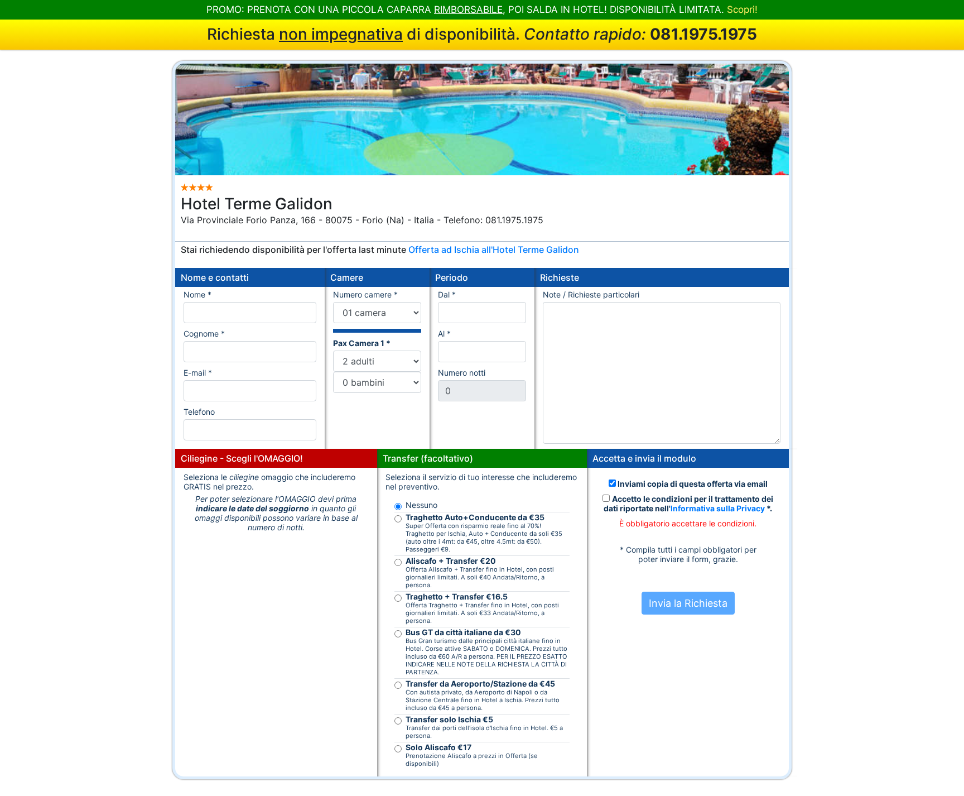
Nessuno (421, 505)
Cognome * (204, 333)
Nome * (197, 294)
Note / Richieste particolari (591, 294)
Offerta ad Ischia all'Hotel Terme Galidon (493, 249)
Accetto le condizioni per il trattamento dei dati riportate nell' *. (688, 503)
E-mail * (198, 372)
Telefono (199, 411)
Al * (446, 333)
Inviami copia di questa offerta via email (692, 483)
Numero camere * (365, 294)
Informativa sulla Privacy (718, 508)
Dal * (449, 294)
